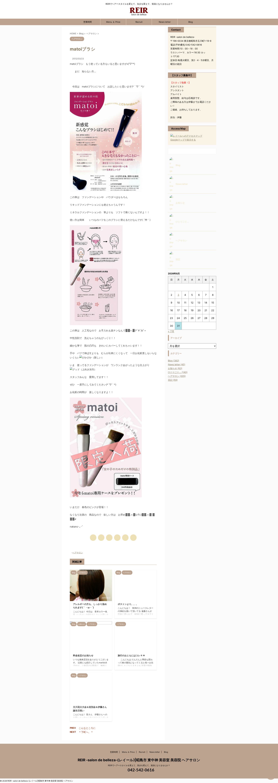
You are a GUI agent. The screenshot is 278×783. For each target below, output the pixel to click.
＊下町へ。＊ (86, 732)
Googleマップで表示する (183, 139)
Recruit (139, 22)
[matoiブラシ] (117, 537)
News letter (165, 22)
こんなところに (87, 728)
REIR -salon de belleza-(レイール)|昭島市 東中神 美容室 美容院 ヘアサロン (139, 760)
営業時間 (87, 22)
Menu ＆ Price (113, 22)
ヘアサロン (77, 552)
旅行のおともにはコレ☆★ (131, 655)
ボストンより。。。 (128, 604)
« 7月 (171, 331)
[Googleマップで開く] (186, 135)
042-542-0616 (140, 769)
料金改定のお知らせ (83, 655)
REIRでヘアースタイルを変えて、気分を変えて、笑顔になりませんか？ (139, 765)
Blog (190, 22)
